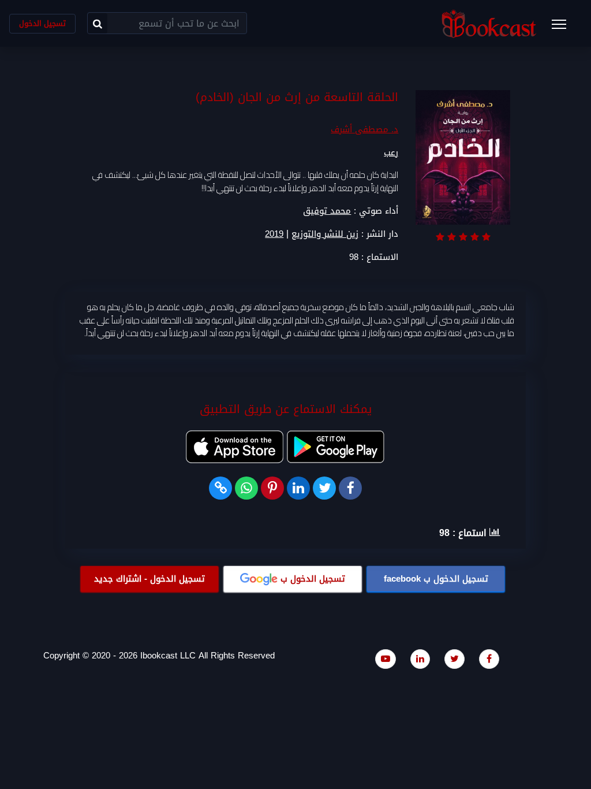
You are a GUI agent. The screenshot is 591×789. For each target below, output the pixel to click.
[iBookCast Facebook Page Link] (489, 659)
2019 (274, 234)
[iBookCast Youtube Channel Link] (385, 659)
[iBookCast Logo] (489, 23)
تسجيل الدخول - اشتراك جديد (149, 579)
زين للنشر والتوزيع (324, 234)
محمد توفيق (327, 211)
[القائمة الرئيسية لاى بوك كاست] (564, 27)
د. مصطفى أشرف (364, 129)
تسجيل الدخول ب (436, 579)
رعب (391, 152)
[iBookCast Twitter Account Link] (454, 659)
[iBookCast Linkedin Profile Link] (420, 659)
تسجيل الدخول (42, 23)
